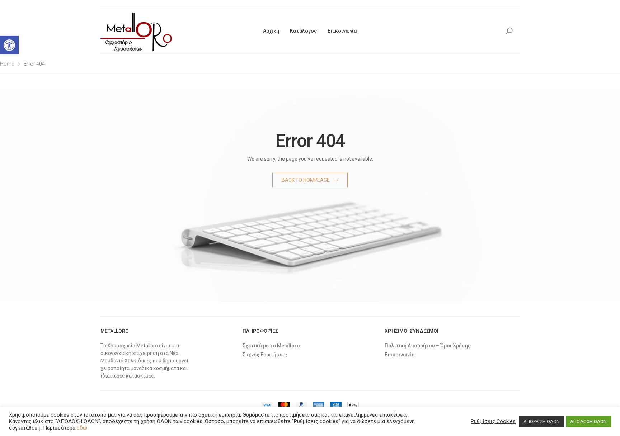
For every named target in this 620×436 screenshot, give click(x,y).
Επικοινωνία (342, 31)
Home (7, 64)
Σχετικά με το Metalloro (271, 346)
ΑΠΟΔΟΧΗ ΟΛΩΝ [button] (588, 421)
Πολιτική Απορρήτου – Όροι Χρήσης (428, 346)
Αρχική (271, 31)
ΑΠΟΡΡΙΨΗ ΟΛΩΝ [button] (541, 421)
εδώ (82, 428)
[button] (9, 45)
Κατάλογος (303, 31)
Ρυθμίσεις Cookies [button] (493, 421)
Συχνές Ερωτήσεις (265, 354)
